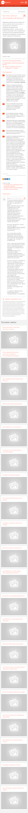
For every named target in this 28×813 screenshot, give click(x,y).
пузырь (22, 92)
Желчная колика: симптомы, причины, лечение (11, 328)
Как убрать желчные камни (11, 189)
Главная (2, 5)
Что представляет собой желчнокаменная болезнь (13, 63)
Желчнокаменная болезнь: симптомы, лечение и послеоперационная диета (10, 354)
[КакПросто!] (5, 2)
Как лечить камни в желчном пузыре (13, 692)
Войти (22, 2)
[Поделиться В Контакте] (5, 179)
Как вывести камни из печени (11, 765)
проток (16, 91)
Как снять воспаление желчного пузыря (12, 499)
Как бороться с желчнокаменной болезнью (12, 620)
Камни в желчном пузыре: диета (12, 404)
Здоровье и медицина (9, 5)
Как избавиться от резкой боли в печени (12, 741)
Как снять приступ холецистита (12, 548)
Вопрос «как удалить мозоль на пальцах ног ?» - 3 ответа (13, 67)
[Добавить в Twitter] (9, 179)
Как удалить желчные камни (11, 475)
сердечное (17, 82)
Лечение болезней (17, 5)
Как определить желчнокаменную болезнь (12, 380)
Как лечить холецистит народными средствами (13, 716)
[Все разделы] (26, 2)
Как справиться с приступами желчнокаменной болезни (11, 572)
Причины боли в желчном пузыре (12, 644)
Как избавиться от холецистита (12, 427)
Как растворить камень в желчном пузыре (13, 789)
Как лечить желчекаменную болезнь (11, 60)
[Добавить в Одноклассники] (3, 179)
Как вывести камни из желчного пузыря (12, 524)
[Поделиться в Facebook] (7, 179)
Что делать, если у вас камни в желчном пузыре (11, 451)
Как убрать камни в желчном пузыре (13, 187)
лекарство (22, 82)
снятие (8, 99)
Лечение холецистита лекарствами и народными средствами (13, 668)
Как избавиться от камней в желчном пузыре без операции (13, 185)
